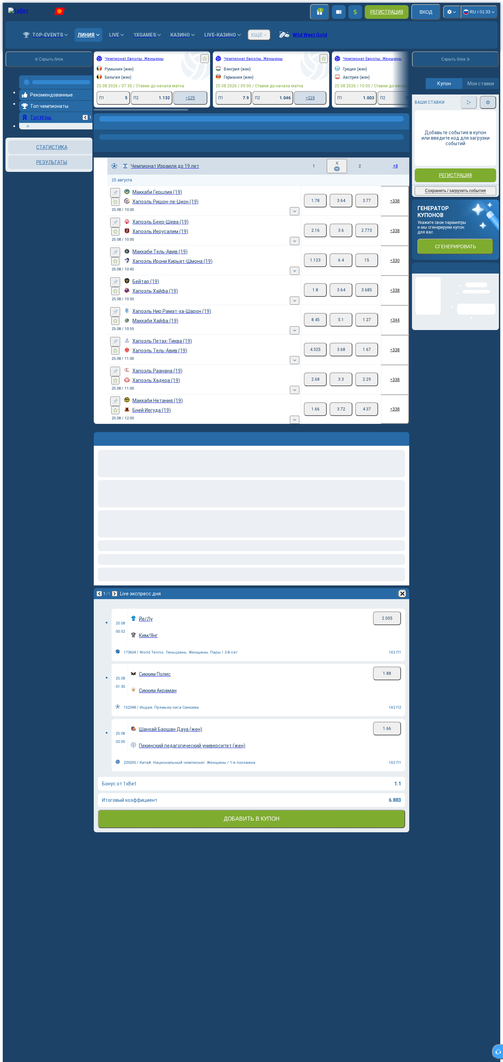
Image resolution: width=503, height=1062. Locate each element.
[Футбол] (113, 125)
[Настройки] (451, 11)
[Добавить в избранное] (205, 58)
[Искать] (403, 125)
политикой (427, 165)
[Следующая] (114, 593)
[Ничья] (341, 200)
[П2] (366, 200)
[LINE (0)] (100, 125)
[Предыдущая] (85, 114)
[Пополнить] (355, 12)
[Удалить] (402, 594)
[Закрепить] (115, 193)
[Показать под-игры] (294, 211)
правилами (480, 161)
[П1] (315, 200)
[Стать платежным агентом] (339, 12)
